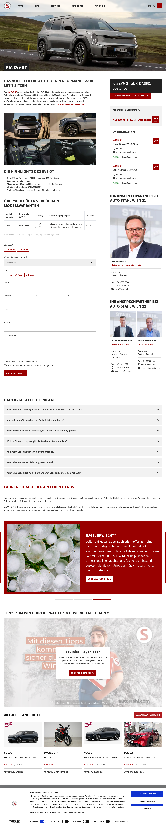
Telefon (7, 322)
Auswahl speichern (147, 801)
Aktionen (100, 5)
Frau (10, 275)
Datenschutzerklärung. (78, 812)
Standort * (8, 245)
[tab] (64, 599)
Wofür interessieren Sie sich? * (17, 257)
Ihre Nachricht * (10, 335)
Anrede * (7, 270)
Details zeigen (119, 821)
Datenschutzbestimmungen (38, 365)
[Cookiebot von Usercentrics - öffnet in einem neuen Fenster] (15, 821)
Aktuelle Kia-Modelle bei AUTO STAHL (130, 95)
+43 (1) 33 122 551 (123, 174)
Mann (20, 275)
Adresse (7, 295)
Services (55, 5)
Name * (7, 282)
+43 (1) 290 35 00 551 (125, 148)
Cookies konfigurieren (82, 673)
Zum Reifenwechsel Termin (101, 574)
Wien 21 (11, 249)
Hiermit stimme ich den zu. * (30, 365)
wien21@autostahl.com (126, 152)
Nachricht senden (15, 373)
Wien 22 (24, 249)
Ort (68, 295)
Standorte (77, 5)
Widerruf (147, 809)
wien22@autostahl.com (126, 178)
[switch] (65, 822)
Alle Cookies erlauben (147, 794)
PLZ (37, 295)
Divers (31, 275)
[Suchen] (154, 5)
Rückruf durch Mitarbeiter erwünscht (21, 361)
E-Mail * (7, 309)
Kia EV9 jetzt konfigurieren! (132, 119)
